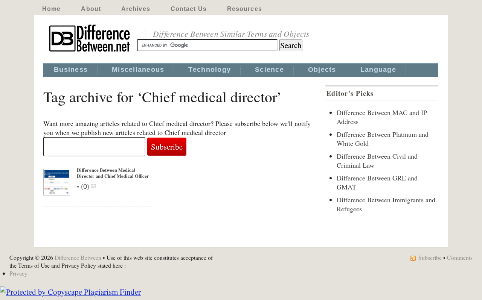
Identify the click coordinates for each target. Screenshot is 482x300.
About (91, 9)
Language (378, 69)
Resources (244, 9)
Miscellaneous (138, 69)
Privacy (18, 273)
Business (71, 69)
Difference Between (78, 257)
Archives (135, 9)
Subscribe (430, 257)
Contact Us (189, 9)
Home (51, 9)
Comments (460, 257)
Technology (209, 69)
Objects (322, 69)
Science (269, 69)
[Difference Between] (90, 51)
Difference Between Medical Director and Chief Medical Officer (113, 173)
